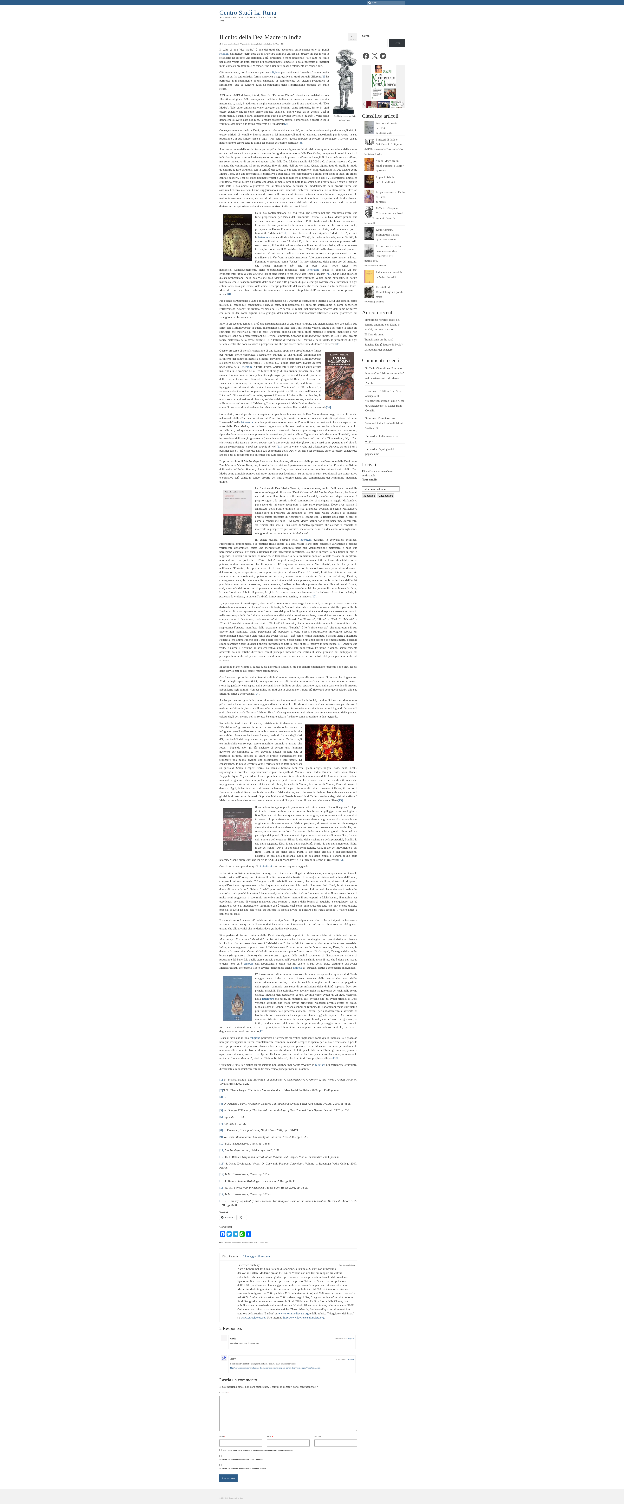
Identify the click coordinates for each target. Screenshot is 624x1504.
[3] (300, 142)
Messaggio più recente (256, 1256)
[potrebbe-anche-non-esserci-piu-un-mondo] (383, 104)
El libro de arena (374, 334)
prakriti (256, 1242)
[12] (314, 596)
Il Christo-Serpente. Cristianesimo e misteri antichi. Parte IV (389, 213)
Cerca (366, 35)
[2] (286, 123)
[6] (284, 233)
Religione (260, 44)
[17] (261, 1031)
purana (262, 1242)
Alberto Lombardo (387, 239)
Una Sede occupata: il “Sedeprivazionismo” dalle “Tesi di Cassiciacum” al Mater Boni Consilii (384, 400)
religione (275, 72)
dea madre (224, 1242)
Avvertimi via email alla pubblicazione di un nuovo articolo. (242, 1468)
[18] (335, 1058)
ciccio (233, 1338)
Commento (224, 1393)
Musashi (382, 170)
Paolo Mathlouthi (387, 182)
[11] (279, 446)
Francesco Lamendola (377, 265)
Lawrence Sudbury (231, 44)
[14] (256, 693)
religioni (224, 53)
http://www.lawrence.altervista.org (303, 1317)
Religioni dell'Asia (272, 44)
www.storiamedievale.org (293, 1313)
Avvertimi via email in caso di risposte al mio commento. (241, 1459)
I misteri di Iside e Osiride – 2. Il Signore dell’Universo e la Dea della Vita (383, 144)
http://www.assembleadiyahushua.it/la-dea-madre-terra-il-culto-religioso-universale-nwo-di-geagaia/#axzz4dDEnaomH (275, 1368)
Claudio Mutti (385, 133)
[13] (339, 643)
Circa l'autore (230, 1256)
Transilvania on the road (378, 339)
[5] (320, 216)
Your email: (369, 479)
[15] (340, 800)
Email (270, 1437)
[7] (327, 273)
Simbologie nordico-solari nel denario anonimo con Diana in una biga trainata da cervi (382, 324)
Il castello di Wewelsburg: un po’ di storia (389, 291)
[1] (323, 76)
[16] (340, 859)
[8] (229, 294)
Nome (222, 1437)
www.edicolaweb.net (253, 1317)
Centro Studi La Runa (247, 12)
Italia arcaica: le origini (389, 272)
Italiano (253, 44)
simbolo (249, 963)
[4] (326, 177)
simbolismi (265, 866)
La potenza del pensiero (378, 349)
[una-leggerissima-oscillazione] (395, 104)
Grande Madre (236, 1242)
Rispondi (351, 1339)
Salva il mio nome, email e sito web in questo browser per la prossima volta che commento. (258, 1450)
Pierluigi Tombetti (375, 301)
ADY (233, 1359)
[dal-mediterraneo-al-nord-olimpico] (371, 104)
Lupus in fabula (385, 177)
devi (229, 1242)
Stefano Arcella (374, 154)
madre (251, 1242)
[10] (328, 407)
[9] (338, 344)
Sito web (317, 1437)
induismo (245, 1242)
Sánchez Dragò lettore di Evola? (383, 344)
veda (266, 1242)
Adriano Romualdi (387, 277)
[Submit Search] (369, 3)
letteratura (264, 237)
